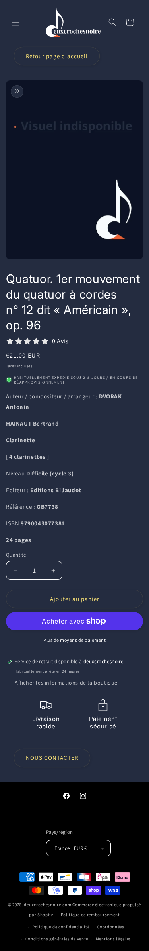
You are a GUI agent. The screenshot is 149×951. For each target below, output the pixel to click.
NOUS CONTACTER (52, 757)
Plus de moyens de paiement (74, 640)
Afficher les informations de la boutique (66, 682)
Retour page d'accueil (57, 56)
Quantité (16, 555)
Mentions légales (113, 938)
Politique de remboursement (90, 914)
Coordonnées (110, 927)
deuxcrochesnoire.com (47, 904)
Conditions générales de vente (56, 938)
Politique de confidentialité (61, 927)
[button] (16, 22)
